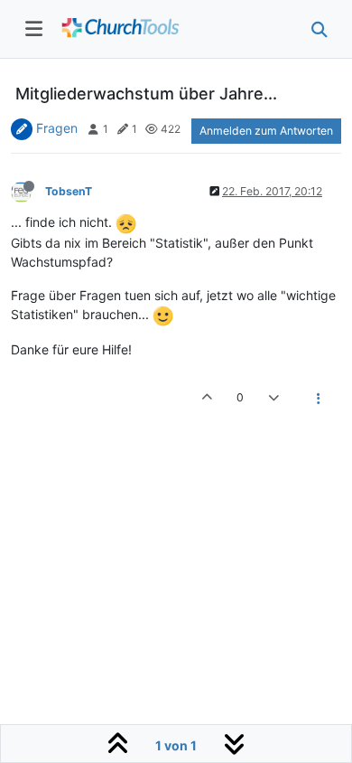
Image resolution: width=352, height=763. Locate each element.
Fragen (57, 128)
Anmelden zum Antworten (266, 130)
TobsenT (68, 191)
